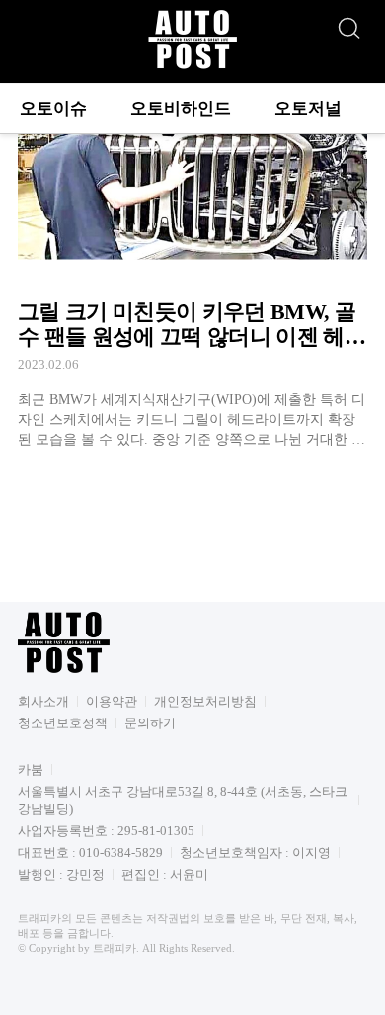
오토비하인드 (180, 108)
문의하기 (150, 723)
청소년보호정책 (63, 723)
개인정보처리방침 (205, 701)
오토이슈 (53, 108)
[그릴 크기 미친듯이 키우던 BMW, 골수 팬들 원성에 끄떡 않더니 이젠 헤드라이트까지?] (192, 268)
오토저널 (308, 108)
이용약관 (111, 701)
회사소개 (43, 701)
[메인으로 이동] (192, 65)
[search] (348, 23)
